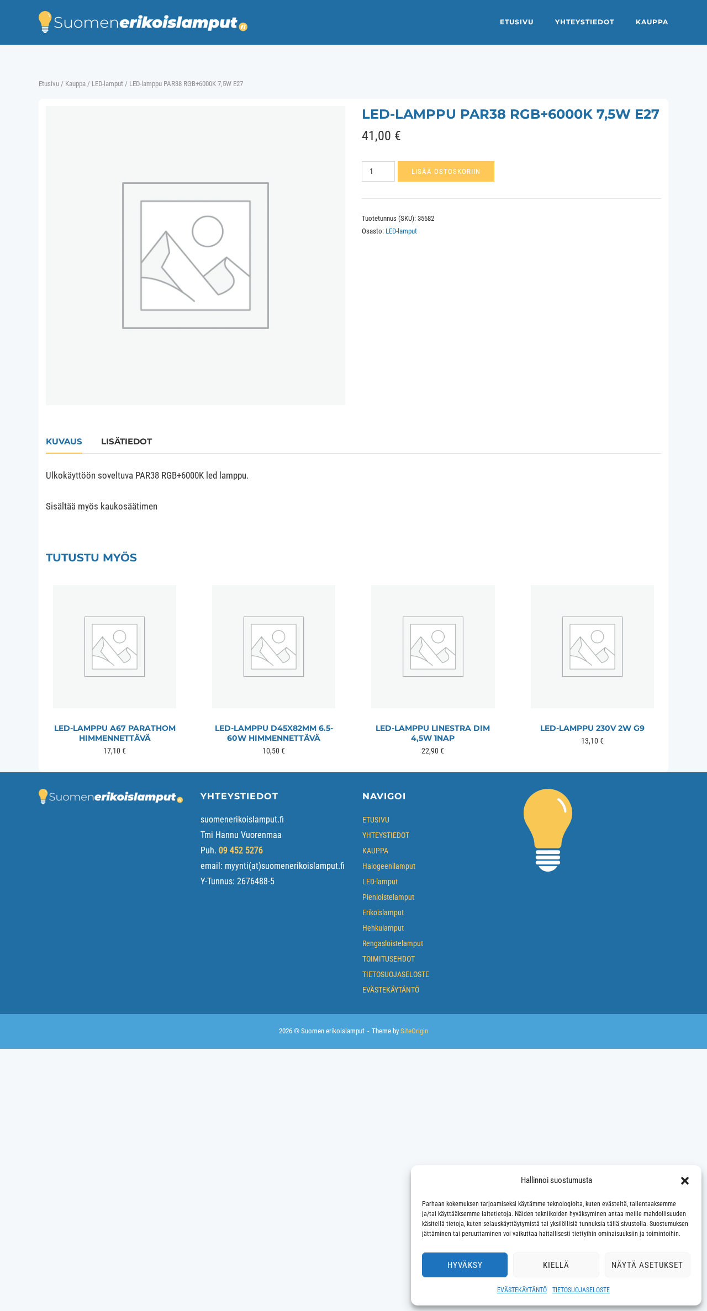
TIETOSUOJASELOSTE (581, 1290)
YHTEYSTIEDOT (584, 22)
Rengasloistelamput (392, 943)
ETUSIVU (517, 22)
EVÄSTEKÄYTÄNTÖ (522, 1290)
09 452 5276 (241, 850)
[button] (684, 1180)
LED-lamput (107, 83)
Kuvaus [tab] (64, 441)
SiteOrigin (414, 1031)
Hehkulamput (383, 927)
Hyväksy (465, 1265)
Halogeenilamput (388, 866)
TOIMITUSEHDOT (388, 958)
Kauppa (75, 83)
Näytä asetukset (647, 1265)
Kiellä (556, 1265)
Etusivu (49, 83)
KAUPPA (652, 22)
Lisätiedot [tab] (126, 441)
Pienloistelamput (388, 897)
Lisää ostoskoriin (446, 171)
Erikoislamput (383, 912)
